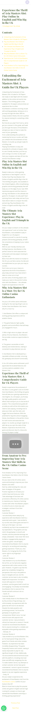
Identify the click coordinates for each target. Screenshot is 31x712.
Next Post (15, 708)
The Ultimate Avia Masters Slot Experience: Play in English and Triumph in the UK (14, 49)
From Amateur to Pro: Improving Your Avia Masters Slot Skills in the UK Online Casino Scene (16, 67)
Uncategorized (7, 26)
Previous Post (15, 703)
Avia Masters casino (8, 682)
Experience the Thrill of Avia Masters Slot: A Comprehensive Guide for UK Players (16, 60)
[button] (3, 708)
